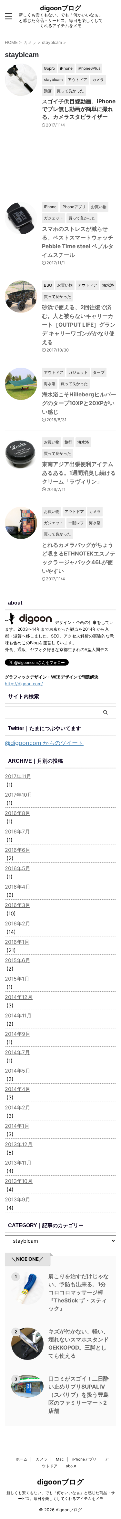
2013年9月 (17, 1199)
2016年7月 (17, 831)
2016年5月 (17, 868)
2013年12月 (19, 1144)
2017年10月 (18, 794)
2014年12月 (19, 997)
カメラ (41, 1459)
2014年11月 (18, 1015)
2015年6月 (17, 960)
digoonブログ (60, 8)
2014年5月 (17, 1070)
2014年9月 (17, 1034)
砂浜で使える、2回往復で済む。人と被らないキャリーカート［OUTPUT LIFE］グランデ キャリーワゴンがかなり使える (79, 324)
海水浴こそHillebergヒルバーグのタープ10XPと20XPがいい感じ (79, 403)
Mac (60, 1459)
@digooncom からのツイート (44, 742)
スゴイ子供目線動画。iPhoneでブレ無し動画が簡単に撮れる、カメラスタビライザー (79, 109)
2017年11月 (18, 776)
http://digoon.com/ (24, 683)
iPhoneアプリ (84, 1459)
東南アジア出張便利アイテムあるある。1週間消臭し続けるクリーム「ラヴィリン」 (79, 473)
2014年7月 (17, 1052)
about (71, 1465)
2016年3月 (17, 905)
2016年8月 (17, 813)
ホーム (21, 1459)
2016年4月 (17, 886)
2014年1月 (17, 1126)
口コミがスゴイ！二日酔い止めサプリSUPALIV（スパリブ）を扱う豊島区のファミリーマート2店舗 (78, 1394)
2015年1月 (17, 978)
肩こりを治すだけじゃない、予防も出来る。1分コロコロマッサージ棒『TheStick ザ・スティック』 (78, 1292)
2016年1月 (17, 942)
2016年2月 (17, 923)
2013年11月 (18, 1162)
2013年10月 (19, 1181)
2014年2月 (17, 1107)
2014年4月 (17, 1089)
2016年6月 (17, 850)
